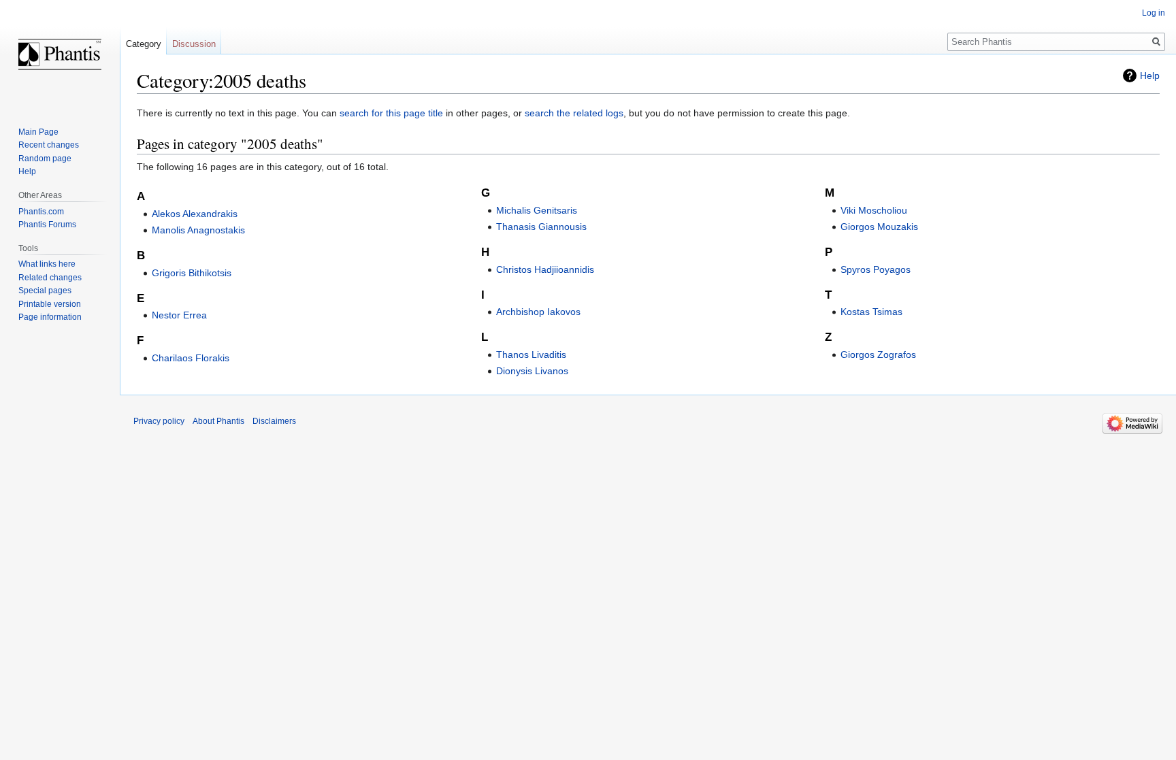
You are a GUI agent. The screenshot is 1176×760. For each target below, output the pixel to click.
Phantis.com (41, 211)
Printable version (49, 304)
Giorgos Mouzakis (879, 226)
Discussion (194, 44)
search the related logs (574, 113)
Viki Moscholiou (873, 210)
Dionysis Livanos (532, 370)
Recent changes (48, 145)
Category (143, 44)
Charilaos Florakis (190, 357)
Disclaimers (274, 421)
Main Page (38, 132)
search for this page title (391, 113)
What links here (47, 264)
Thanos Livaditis (531, 354)
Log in (1153, 13)
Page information (50, 317)
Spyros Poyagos (875, 269)
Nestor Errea (179, 315)
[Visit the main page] (59, 54)
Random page (44, 158)
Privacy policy (158, 421)
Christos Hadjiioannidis (545, 269)
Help (1150, 75)
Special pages (44, 290)
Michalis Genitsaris (536, 210)
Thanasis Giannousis (541, 226)
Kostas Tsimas (871, 311)
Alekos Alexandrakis (195, 213)
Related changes (50, 277)
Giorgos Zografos (878, 354)
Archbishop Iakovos (538, 311)
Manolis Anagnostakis (198, 230)
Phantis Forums (47, 224)
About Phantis (218, 421)
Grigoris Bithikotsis (191, 272)
